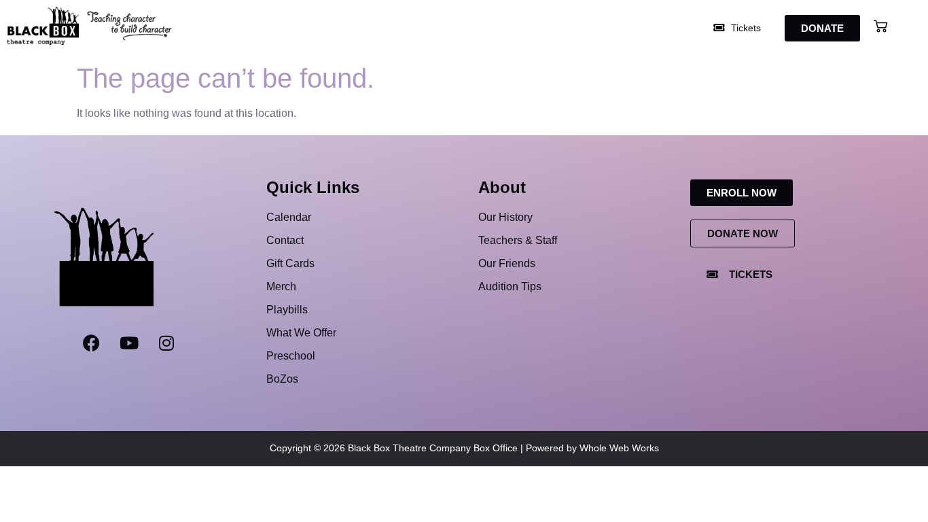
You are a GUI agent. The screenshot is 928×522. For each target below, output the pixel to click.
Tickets (744, 27)
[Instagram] (166, 343)
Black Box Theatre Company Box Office (433, 447)
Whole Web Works (619, 447)
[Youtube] (129, 343)
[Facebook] (92, 343)
